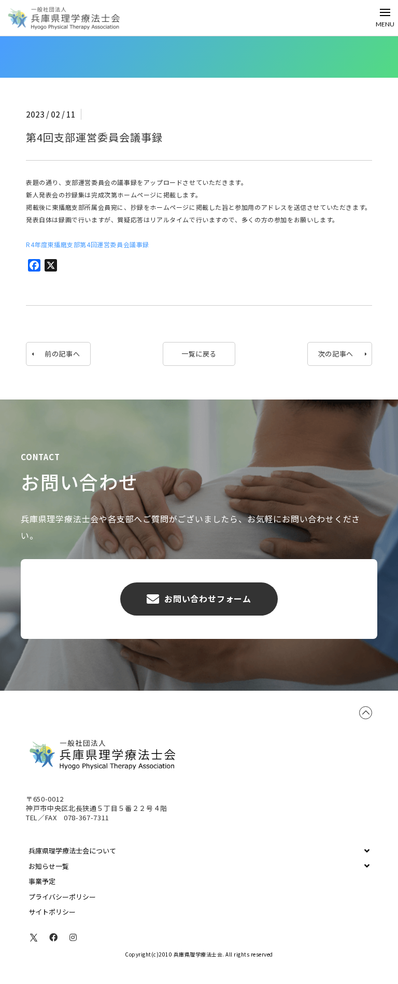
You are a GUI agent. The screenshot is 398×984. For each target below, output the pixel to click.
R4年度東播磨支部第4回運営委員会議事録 (87, 244)
